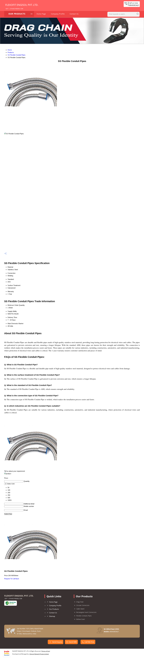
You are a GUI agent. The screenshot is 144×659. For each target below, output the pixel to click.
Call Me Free (89, 642)
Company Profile (58, 14)
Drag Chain (79, 602)
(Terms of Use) (45, 651)
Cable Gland (80, 609)
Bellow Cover (80, 619)
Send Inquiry (57, 642)
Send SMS (73, 642)
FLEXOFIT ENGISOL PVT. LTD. (21, 6)
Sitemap (52, 616)
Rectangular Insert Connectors (86, 612)
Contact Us (74, 14)
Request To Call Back (11, 579)
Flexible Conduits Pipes (84, 616)
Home (10, 50)
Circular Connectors (82, 605)
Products (11, 52)
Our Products (16, 13)
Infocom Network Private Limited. (39, 654)
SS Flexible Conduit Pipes (16, 55)
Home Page (41, 14)
